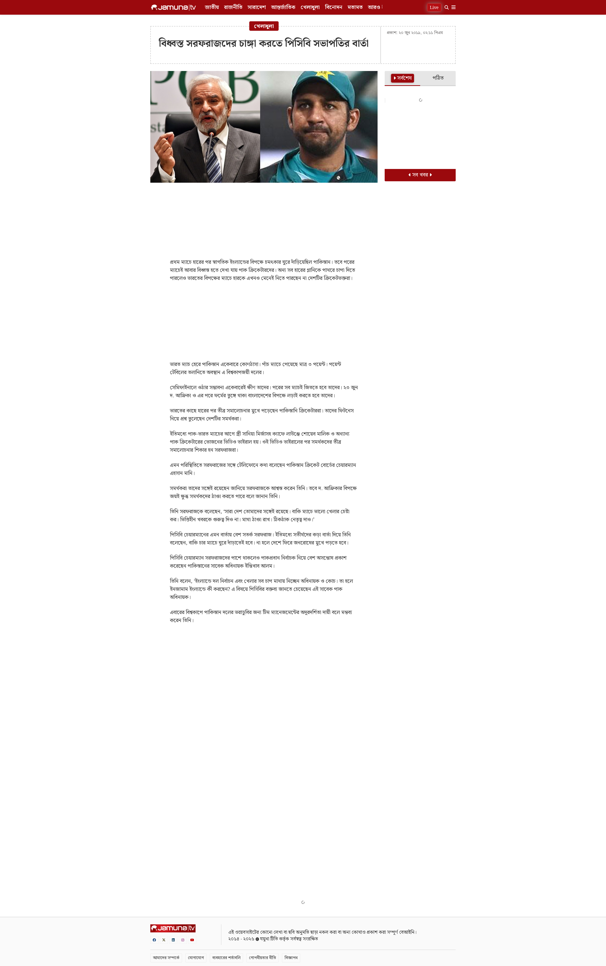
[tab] (402, 78)
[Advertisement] (264, 220)
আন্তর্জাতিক (283, 7)
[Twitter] (164, 940)
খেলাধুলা (310, 7)
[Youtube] (192, 940)
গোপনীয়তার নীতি (262, 957)
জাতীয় (212, 7)
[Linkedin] (173, 940)
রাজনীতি (233, 7)
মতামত (355, 7)
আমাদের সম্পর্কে (166, 957)
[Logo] (173, 7)
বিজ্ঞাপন (291, 957)
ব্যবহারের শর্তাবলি (226, 957)
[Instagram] (183, 940)
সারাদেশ (257, 7)
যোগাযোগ (196, 957)
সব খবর (420, 175)
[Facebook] (154, 940)
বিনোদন (333, 7)
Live (434, 7)
